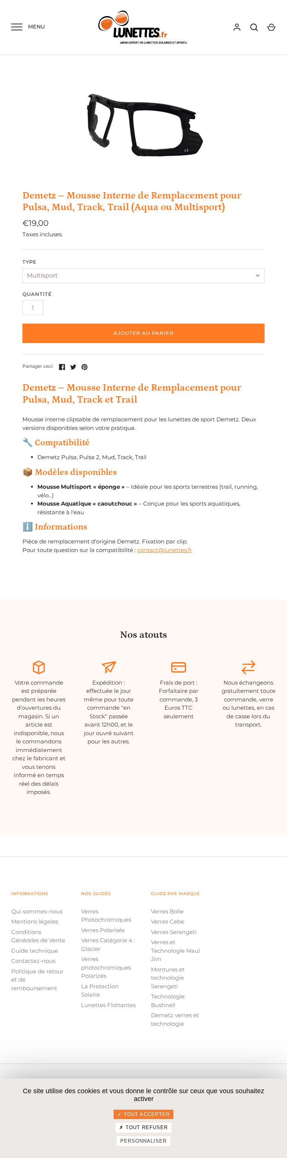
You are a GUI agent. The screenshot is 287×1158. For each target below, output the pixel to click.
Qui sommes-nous (36, 911)
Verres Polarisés (102, 930)
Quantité (37, 294)
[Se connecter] (237, 27)
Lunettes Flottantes (108, 1005)
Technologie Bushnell (168, 1001)
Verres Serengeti (174, 932)
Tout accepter (146, 1114)
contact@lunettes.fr (164, 550)
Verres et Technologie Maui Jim (175, 951)
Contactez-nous (33, 960)
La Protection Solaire (99, 990)
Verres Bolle (167, 911)
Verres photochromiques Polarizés (106, 967)
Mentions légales (34, 921)
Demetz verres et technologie (175, 1019)
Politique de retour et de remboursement (37, 980)
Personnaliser (143, 1141)
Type (29, 262)
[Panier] (271, 27)
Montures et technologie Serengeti (168, 978)
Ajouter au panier (144, 333)
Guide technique (34, 950)
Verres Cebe (167, 921)
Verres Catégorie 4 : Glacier (108, 944)
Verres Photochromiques (106, 916)
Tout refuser (146, 1127)
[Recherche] (254, 27)
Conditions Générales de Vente (38, 936)
